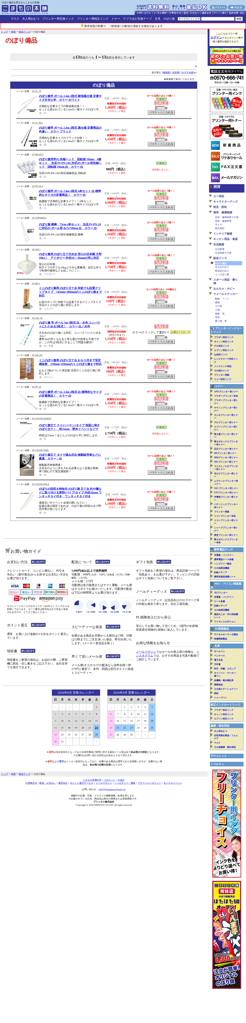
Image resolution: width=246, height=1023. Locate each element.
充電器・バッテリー (224, 555)
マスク (15, 18)
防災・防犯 (220, 207)
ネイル (218, 224)
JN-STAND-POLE (40, 484)
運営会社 (63, 783)
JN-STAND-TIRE (40, 450)
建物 (217, 302)
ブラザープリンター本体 (226, 396)
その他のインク (221, 370)
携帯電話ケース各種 (224, 559)
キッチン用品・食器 (225, 239)
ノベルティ (217, 764)
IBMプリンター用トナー (226, 457)
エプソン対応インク (224, 350)
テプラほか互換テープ (137, 18)
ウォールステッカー (225, 293)
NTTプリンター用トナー (226, 492)
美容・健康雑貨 (222, 212)
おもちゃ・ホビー (224, 288)
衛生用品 (219, 228)
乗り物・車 (221, 321)
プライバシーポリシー (149, 783)
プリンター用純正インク (93, 18)
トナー (115, 18)
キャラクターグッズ (225, 201)
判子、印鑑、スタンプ (225, 668)
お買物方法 (31, 783)
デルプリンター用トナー (226, 422)
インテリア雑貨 (222, 233)
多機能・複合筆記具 (224, 680)
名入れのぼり (222, 267)
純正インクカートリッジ (225, 704)
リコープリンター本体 (225, 516)
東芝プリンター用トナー (226, 535)
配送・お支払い (47, 783)
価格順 (166, 72)
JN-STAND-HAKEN (41, 418)
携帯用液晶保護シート (225, 576)
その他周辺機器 (221, 568)
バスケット (109, 780)
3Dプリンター (221, 592)
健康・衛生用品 (220, 725)
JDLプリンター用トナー (226, 462)
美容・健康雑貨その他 (226, 217)
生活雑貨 (218, 244)
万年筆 (217, 664)
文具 (157, 18)
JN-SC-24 (36, 91)
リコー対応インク (222, 379)
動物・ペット (222, 298)
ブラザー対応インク (224, 337)
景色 (217, 317)
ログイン (216, 37)
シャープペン (220, 697)
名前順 (175, 72)
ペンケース (219, 655)
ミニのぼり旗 (222, 274)
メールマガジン (146, 651)
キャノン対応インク (224, 341)
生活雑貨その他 (223, 252)
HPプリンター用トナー (225, 453)
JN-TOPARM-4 (39, 218)
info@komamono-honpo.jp (112, 789)
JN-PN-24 (36, 387)
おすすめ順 (188, 72)
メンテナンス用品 (222, 366)
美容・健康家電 (223, 221)
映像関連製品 (220, 638)
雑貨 (217, 186)
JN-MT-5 (36, 249)
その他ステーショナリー (226, 689)
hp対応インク (220, 354)
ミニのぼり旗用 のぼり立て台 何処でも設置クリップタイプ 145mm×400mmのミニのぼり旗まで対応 (70, 292)
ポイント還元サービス (81, 783)
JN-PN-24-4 (37, 186)
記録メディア (220, 572)
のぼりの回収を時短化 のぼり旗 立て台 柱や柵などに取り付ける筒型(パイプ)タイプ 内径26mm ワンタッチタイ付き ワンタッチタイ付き (70, 492)
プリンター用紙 (221, 375)
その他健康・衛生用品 (225, 747)
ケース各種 (219, 601)
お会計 (121, 780)
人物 (217, 309)
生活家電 (219, 249)
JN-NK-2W (37, 355)
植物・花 (219, 313)
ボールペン (219, 651)
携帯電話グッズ (223, 549)
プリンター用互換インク (58, 18)
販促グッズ (220, 258)
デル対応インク (221, 346)
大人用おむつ (30, 18)
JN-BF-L (36, 283)
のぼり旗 (169, 18)
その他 (218, 306)
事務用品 (218, 684)
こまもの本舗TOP (92, 780)
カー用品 (218, 196)
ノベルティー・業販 (124, 783)
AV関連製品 (222, 628)
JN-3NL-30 (37, 318)
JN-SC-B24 (37, 123)
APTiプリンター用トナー (226, 391)
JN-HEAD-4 (37, 154)
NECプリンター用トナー (226, 488)
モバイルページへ (173, 783)
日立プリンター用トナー (226, 449)
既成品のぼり (222, 270)
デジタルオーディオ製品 (226, 634)
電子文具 (218, 660)
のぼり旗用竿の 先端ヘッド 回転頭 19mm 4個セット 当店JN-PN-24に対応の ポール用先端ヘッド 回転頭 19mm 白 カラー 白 (70, 163)
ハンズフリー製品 (222, 563)
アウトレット (219, 755)
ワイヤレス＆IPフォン (225, 621)
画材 (216, 693)
